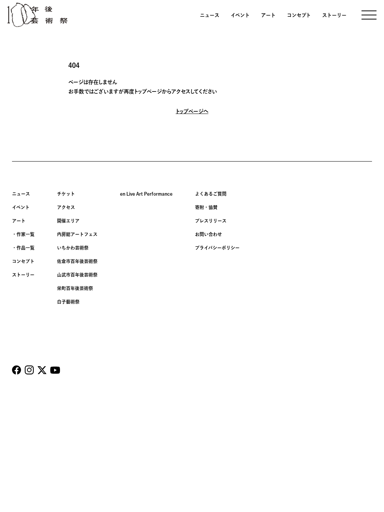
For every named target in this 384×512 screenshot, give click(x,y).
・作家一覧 (23, 234)
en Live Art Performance (146, 194)
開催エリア (68, 221)
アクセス (66, 207)
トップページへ (192, 111)
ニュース (209, 15)
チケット (66, 194)
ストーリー (334, 15)
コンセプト (299, 15)
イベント (240, 15)
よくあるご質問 (210, 194)
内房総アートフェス (77, 234)
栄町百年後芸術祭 (75, 288)
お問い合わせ (208, 234)
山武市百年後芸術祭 (77, 274)
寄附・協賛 (206, 207)
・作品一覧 (23, 248)
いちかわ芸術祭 (72, 248)
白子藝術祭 (68, 301)
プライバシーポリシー (217, 248)
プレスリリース (210, 221)
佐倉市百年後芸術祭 (77, 261)
